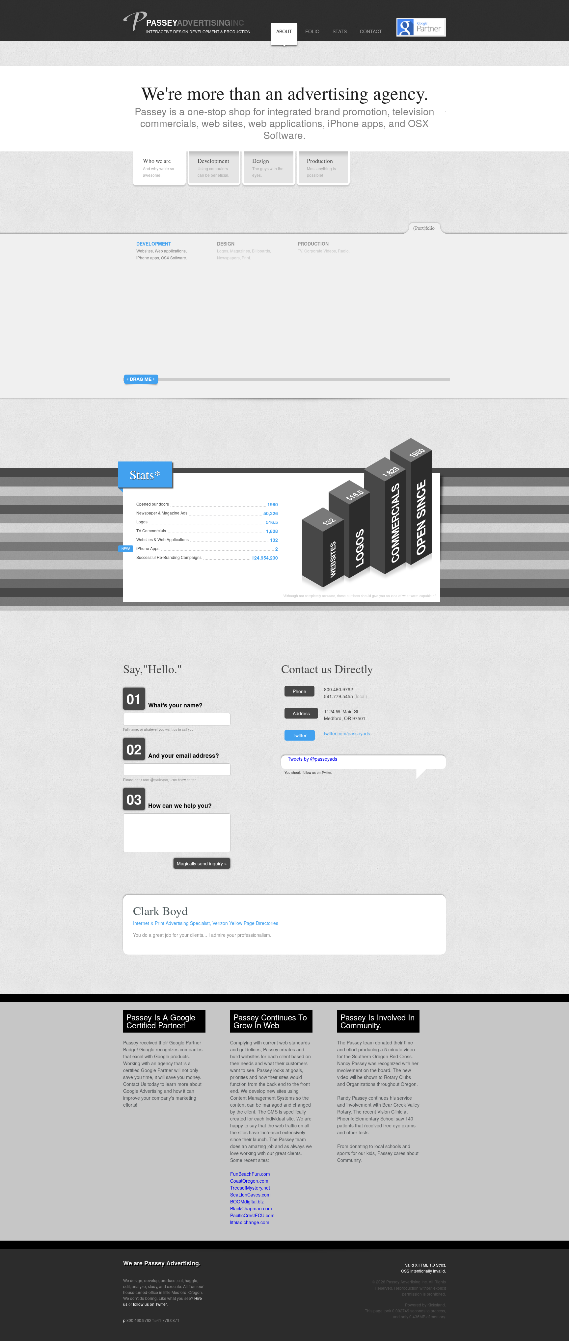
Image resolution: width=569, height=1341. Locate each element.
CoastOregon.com (249, 1180)
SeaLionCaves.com (250, 1194)
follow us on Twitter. (150, 1304)
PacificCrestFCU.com (252, 1215)
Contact (371, 31)
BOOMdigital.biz (247, 1201)
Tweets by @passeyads (312, 758)
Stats (340, 31)
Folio (312, 31)
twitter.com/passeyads (347, 733)
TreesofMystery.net (250, 1187)
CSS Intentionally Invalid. (423, 1271)
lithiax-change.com (249, 1222)
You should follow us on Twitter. (308, 772)
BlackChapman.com (251, 1208)
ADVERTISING (203, 22)
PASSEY (161, 22)
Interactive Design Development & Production (198, 31)
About (284, 31)
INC (237, 22)
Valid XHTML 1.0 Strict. (425, 1265)
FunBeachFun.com (250, 1173)
